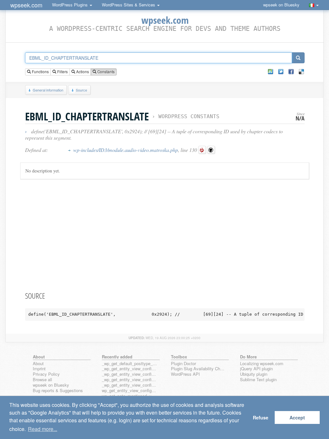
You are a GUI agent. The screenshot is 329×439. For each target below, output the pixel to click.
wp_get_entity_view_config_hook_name (129, 390)
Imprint (39, 369)
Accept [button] (297, 417)
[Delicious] (301, 71)
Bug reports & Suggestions (58, 390)
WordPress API (185, 374)
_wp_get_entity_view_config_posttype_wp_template (129, 379)
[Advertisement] (165, 234)
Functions (40, 71)
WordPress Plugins (70, 5)
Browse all (42, 379)
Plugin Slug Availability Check (198, 369)
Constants (105, 71)
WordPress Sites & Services (129, 5)
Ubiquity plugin (253, 374)
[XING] (270, 71)
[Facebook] (291, 71)
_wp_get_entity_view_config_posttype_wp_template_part (129, 385)
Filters (62, 71)
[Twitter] (280, 71)
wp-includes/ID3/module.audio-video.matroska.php (125, 149)
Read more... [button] (42, 429)
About (38, 363)
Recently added (117, 357)
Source (81, 89)
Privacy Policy (46, 374)
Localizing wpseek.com (261, 363)
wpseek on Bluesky (281, 5)
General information (48, 89)
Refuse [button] (260, 417)
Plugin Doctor (183, 363)
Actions (82, 71)
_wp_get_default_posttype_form (129, 363)
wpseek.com (26, 5)
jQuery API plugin (256, 369)
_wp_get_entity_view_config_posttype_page (129, 369)
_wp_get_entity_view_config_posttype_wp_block (129, 374)
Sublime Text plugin (258, 379)
